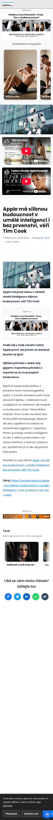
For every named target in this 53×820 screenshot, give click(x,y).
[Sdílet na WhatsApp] (35, 596)
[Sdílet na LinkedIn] (26, 596)
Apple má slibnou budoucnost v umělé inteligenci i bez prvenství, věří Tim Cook (26, 464)
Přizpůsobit (11, 813)
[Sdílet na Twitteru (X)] (17, 596)
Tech (47, 238)
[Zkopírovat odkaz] (44, 596)
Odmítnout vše (31, 813)
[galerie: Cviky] (20, 75)
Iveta (16, 241)
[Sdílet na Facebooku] (8, 596)
